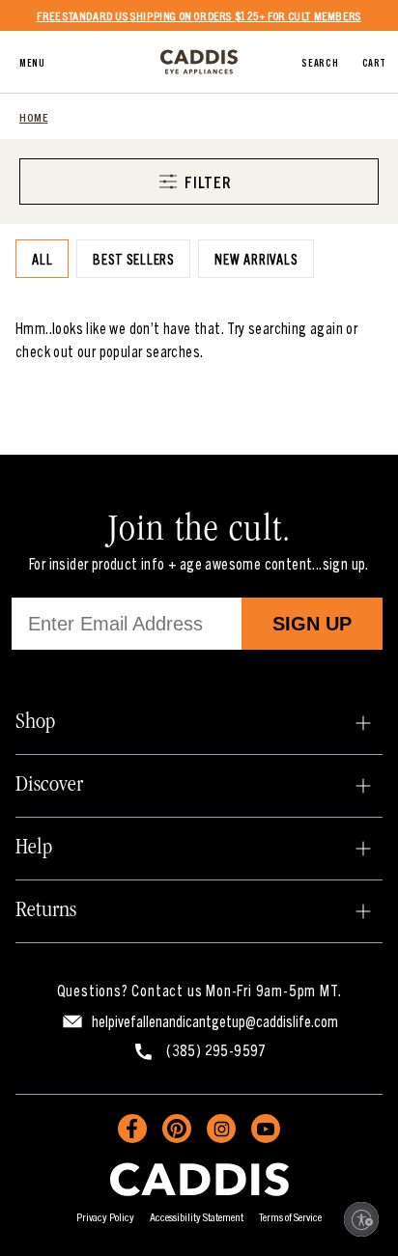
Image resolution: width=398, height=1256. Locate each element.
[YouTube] (265, 1128)
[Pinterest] (176, 1128)
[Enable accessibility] (361, 1219)
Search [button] (319, 62)
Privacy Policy (105, 1216)
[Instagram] (221, 1128)
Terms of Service (290, 1216)
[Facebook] (132, 1128)
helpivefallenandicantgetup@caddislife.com (215, 1020)
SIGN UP (312, 623)
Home (33, 116)
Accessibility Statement (196, 1216)
